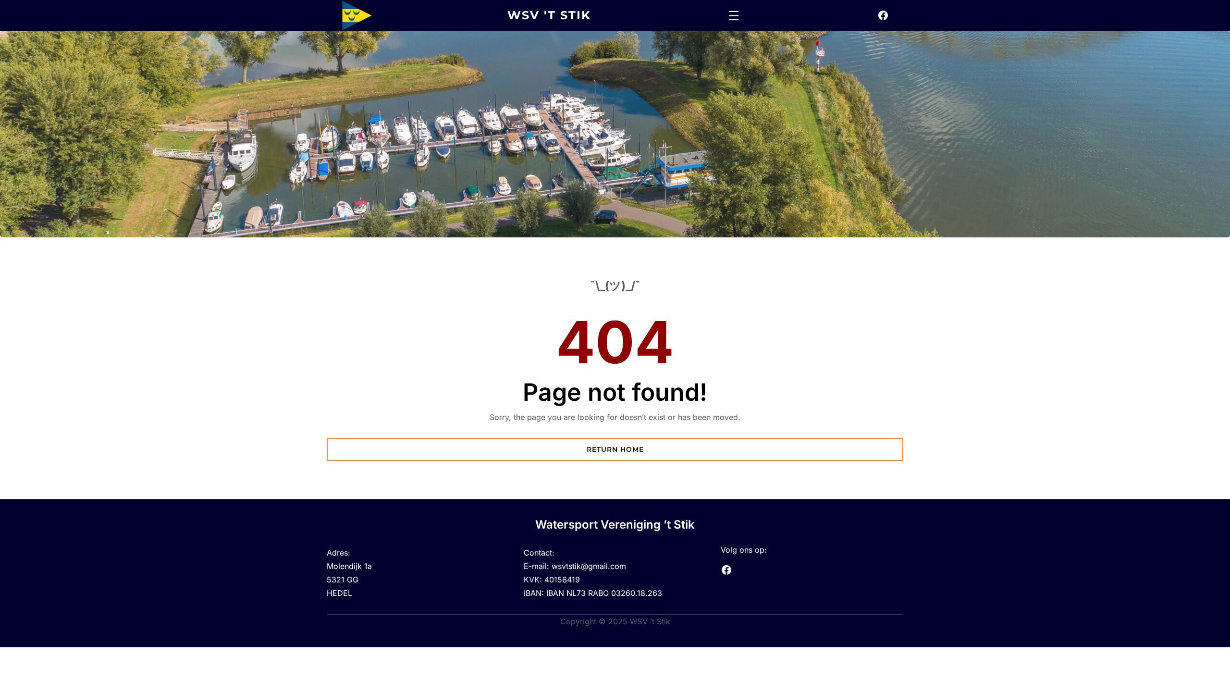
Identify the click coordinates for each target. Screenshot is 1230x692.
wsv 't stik (549, 15)
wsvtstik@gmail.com (589, 566)
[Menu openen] (734, 16)
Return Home (615, 449)
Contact (538, 552)
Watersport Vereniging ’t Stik (615, 524)
